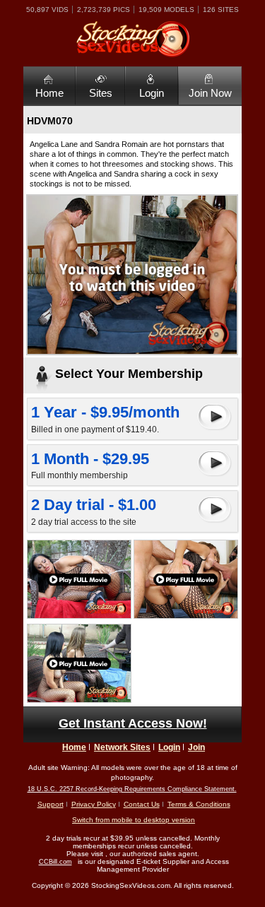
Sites (100, 93)
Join (196, 747)
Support (50, 804)
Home (49, 93)
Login (151, 93)
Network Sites (122, 747)
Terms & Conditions (198, 804)
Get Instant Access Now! (133, 723)
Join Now (210, 93)
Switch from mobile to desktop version (133, 820)
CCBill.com (55, 861)
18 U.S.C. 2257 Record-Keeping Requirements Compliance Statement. (132, 789)
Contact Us (142, 804)
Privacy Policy (93, 804)
